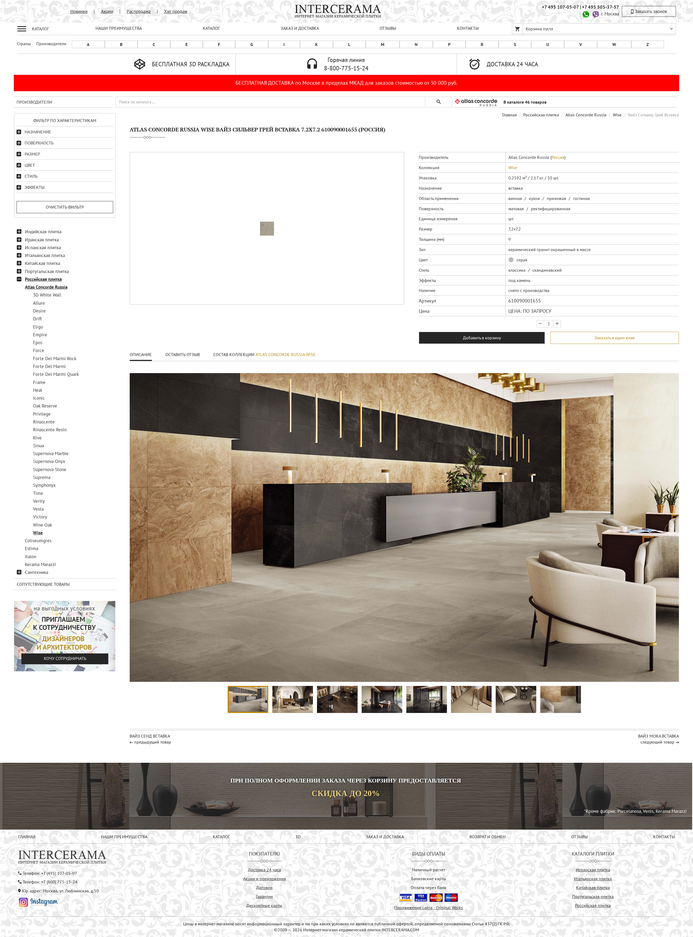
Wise (38, 533)
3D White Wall (47, 295)
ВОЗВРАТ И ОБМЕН (487, 836)
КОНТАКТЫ (468, 28)
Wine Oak (42, 525)
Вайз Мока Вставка (658, 736)
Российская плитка (43, 279)
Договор (264, 887)
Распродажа (139, 11)
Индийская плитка (43, 232)
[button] (671, 530)
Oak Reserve (45, 406)
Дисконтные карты (264, 905)
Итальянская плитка (45, 255)
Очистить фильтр (65, 207)
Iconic (39, 398)
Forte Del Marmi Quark (56, 374)
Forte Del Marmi (49, 366)
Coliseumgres (38, 541)
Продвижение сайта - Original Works (428, 907)
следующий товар (657, 742)
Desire (39, 311)
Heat (37, 390)
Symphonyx (44, 485)
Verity (39, 501)
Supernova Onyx (49, 461)
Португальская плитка (47, 271)
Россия (557, 157)
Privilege (42, 414)
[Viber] (595, 14)
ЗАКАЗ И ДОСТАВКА (300, 28)
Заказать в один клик (614, 337)
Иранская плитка (42, 240)
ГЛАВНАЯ (26, 836)
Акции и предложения (264, 878)
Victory (40, 517)
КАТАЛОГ (211, 28)
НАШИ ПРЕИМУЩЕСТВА (119, 28)
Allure (39, 303)
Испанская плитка (43, 248)
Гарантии (264, 896)
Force (38, 350)
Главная (509, 114)
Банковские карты (428, 878)
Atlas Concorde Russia (46, 287)
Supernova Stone (49, 469)
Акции (107, 11)
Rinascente (44, 422)
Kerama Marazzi (40, 564)
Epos (37, 343)
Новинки (78, 11)
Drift (37, 319)
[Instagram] (38, 902)
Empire (40, 335)
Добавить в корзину (482, 337)
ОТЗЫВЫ (388, 28)
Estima (31, 548)
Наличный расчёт (428, 869)
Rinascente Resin (50, 430)
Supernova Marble (50, 453)
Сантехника (36, 572)
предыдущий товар (152, 742)
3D (297, 836)
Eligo (38, 327)
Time (38, 493)
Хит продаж (175, 11)
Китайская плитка (42, 263)
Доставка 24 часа (264, 869)
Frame (39, 382)
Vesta (38, 509)
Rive (37, 438)
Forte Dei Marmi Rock (54, 358)
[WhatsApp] (585, 14)
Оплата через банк (428, 887)
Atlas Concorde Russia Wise (286, 354)
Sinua (38, 446)
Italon (30, 557)
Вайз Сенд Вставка (150, 736)
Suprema (41, 477)
